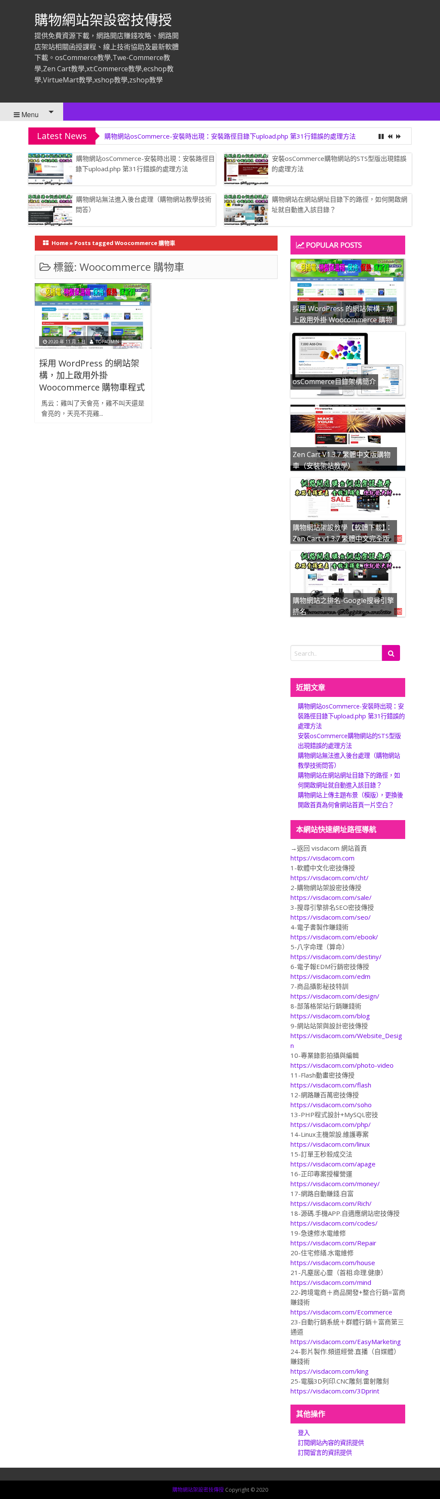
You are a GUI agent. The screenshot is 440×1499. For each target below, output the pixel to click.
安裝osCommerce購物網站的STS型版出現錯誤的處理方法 (339, 163)
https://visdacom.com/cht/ (329, 877)
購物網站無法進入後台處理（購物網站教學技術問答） (143, 204)
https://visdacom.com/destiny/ (336, 956)
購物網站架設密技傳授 (103, 19)
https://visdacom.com (322, 858)
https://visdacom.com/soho (331, 1104)
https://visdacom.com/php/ (330, 1124)
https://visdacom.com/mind (330, 1282)
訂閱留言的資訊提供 (325, 1452)
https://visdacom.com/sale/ (331, 897)
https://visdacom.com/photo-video (342, 1065)
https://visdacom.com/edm (330, 976)
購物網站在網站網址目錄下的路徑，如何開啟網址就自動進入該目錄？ (339, 204)
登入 (304, 1433)
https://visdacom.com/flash (330, 1085)
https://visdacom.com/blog (330, 1015)
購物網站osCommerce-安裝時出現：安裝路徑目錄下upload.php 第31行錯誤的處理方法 (230, 136)
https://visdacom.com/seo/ (330, 917)
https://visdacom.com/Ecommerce (341, 1312)
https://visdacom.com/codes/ (334, 1223)
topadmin (107, 342)
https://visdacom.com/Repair (333, 1243)
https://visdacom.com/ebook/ (334, 937)
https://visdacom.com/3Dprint (334, 1391)
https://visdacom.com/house (332, 1262)
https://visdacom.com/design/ (334, 996)
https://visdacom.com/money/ (335, 1183)
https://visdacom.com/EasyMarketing (345, 1341)
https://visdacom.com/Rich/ (331, 1203)
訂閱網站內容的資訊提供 (331, 1442)
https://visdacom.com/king (329, 1371)
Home (60, 243)
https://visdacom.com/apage (333, 1164)
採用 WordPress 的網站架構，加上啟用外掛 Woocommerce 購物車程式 (92, 375)
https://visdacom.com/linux (330, 1144)
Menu (29, 114)
